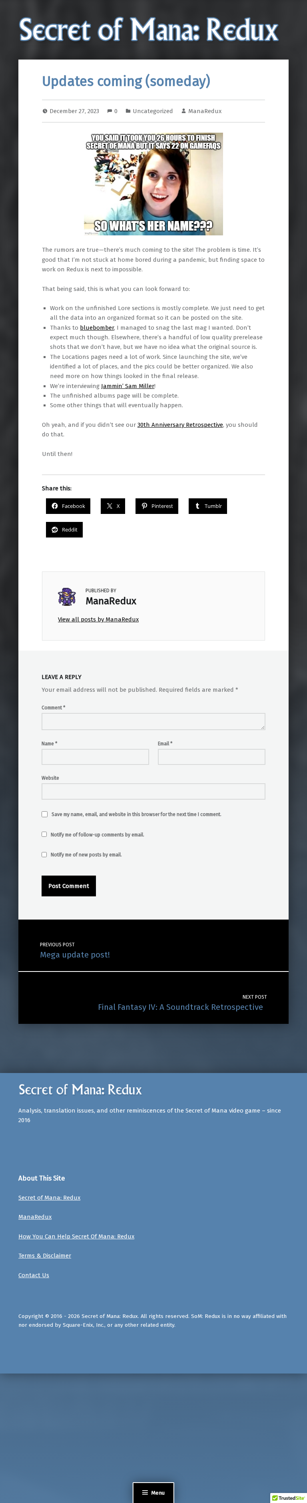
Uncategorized (153, 111)
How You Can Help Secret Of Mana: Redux (76, 1236)
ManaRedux (204, 111)
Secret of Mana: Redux (49, 1197)
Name (49, 744)
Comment (53, 708)
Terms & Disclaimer (44, 1255)
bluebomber (97, 327)
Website (50, 778)
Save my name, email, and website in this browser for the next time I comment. (136, 814)
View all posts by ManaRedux (98, 619)
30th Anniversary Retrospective (180, 424)
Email (165, 744)
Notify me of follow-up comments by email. (97, 835)
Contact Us (33, 1275)
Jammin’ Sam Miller (127, 386)
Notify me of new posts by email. (86, 855)
